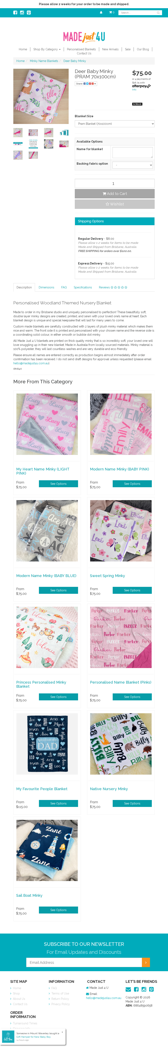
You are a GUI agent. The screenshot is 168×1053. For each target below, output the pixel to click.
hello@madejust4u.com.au (31, 363)
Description (24, 287)
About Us (18, 998)
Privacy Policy (60, 1004)
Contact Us (84, 53)
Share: (80, 83)
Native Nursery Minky (109, 789)
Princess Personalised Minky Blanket (41, 684)
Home (23, 49)
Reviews (105, 287)
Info (134, 89)
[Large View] (18, 132)
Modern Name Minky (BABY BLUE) (46, 576)
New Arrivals (110, 49)
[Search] (158, 12)
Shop (16, 993)
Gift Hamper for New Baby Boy (33, 1036)
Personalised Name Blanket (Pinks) (120, 682)
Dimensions (46, 287)
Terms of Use (60, 993)
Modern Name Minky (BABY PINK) (119, 469)
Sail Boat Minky (29, 895)
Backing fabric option (92, 163)
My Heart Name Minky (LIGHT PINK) (42, 471)
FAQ (64, 287)
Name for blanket (90, 149)
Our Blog (143, 49)
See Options (58, 483)
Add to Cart (116, 193)
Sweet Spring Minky (107, 576)
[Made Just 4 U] (84, 36)
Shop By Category (46, 49)
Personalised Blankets (81, 49)
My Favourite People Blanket (41, 789)
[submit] (146, 962)
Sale (128, 49)
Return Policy (60, 998)
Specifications (83, 287)
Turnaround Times (24, 1023)
